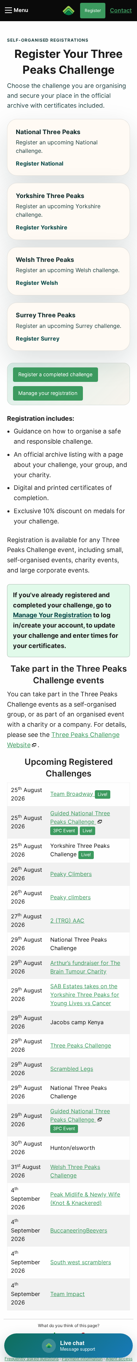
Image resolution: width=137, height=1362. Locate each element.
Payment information (82, 1358)
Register (93, 10)
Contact (121, 10)
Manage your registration (47, 393)
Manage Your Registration (52, 615)
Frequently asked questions (32, 1358)
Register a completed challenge (55, 374)
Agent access (119, 1358)
